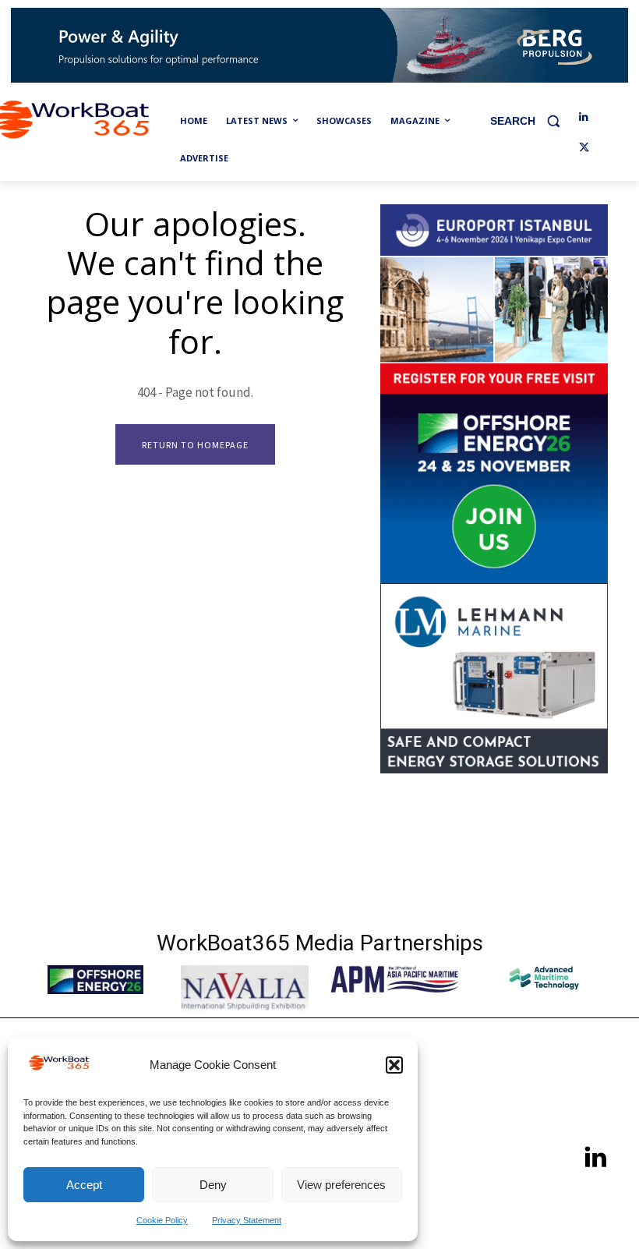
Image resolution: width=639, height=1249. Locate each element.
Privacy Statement (246, 1220)
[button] (394, 1065)
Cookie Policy (162, 1220)
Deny (213, 1184)
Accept (84, 1184)
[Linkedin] (584, 117)
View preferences (341, 1184)
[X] (584, 148)
